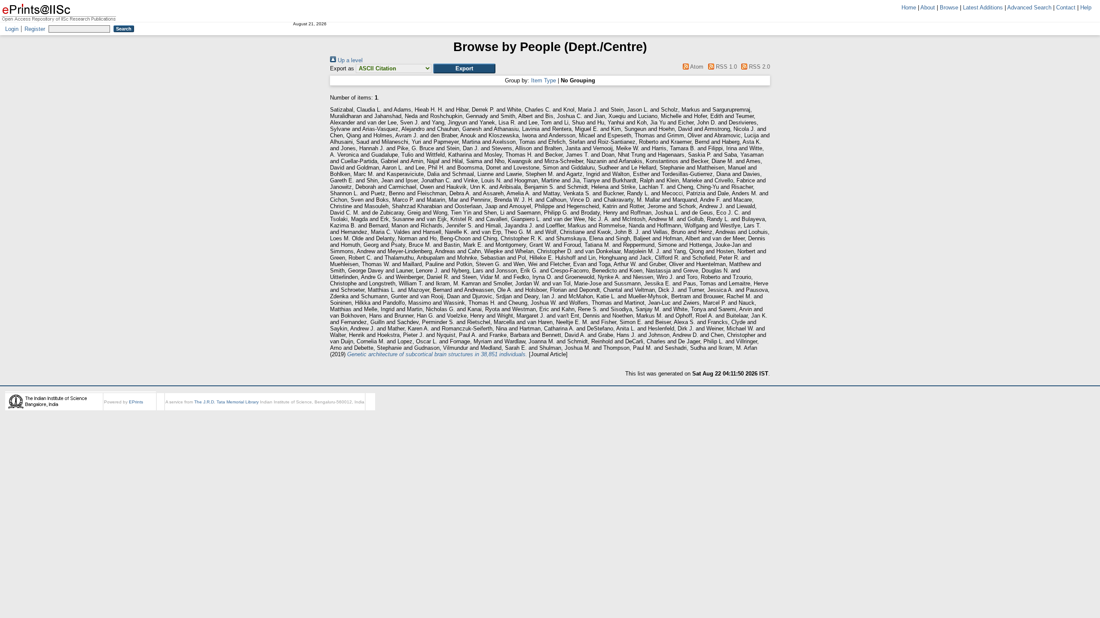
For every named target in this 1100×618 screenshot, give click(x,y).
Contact (1066, 7)
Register (34, 29)
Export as (342, 68)
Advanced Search (1029, 7)
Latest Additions (983, 7)
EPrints (136, 402)
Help (1085, 7)
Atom (696, 67)
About (927, 7)
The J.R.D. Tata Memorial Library (226, 402)
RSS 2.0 (758, 67)
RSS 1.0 (725, 67)
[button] (464, 68)
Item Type (543, 80)
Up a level (349, 60)
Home (908, 7)
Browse (949, 7)
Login (11, 29)
